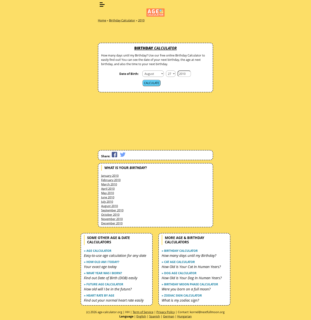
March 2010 (109, 184)
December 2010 (112, 223)
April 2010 (108, 189)
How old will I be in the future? (108, 289)
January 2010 (110, 176)
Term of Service (143, 312)
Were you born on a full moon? (186, 289)
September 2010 (112, 210)
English (141, 316)
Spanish (154, 316)
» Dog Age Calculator (179, 273)
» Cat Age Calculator (178, 262)
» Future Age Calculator (103, 284)
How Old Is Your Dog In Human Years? (192, 277)
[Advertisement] (155, 33)
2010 (141, 20)
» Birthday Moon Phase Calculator (190, 284)
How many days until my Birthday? (189, 255)
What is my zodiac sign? (180, 300)
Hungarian (184, 316)
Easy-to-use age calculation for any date (115, 255)
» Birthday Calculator (180, 251)
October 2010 (110, 215)
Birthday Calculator (122, 20)
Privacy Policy (165, 312)
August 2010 (109, 206)
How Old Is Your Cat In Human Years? (191, 266)
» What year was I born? (103, 273)
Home (102, 20)
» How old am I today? (101, 262)
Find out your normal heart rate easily (114, 300)
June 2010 (107, 197)
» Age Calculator (97, 251)
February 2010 (111, 180)
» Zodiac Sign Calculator (182, 295)
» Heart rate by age (99, 295)
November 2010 (112, 219)
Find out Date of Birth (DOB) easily (110, 277)
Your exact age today (100, 266)
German (168, 316)
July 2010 (107, 202)
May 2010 (107, 193)
